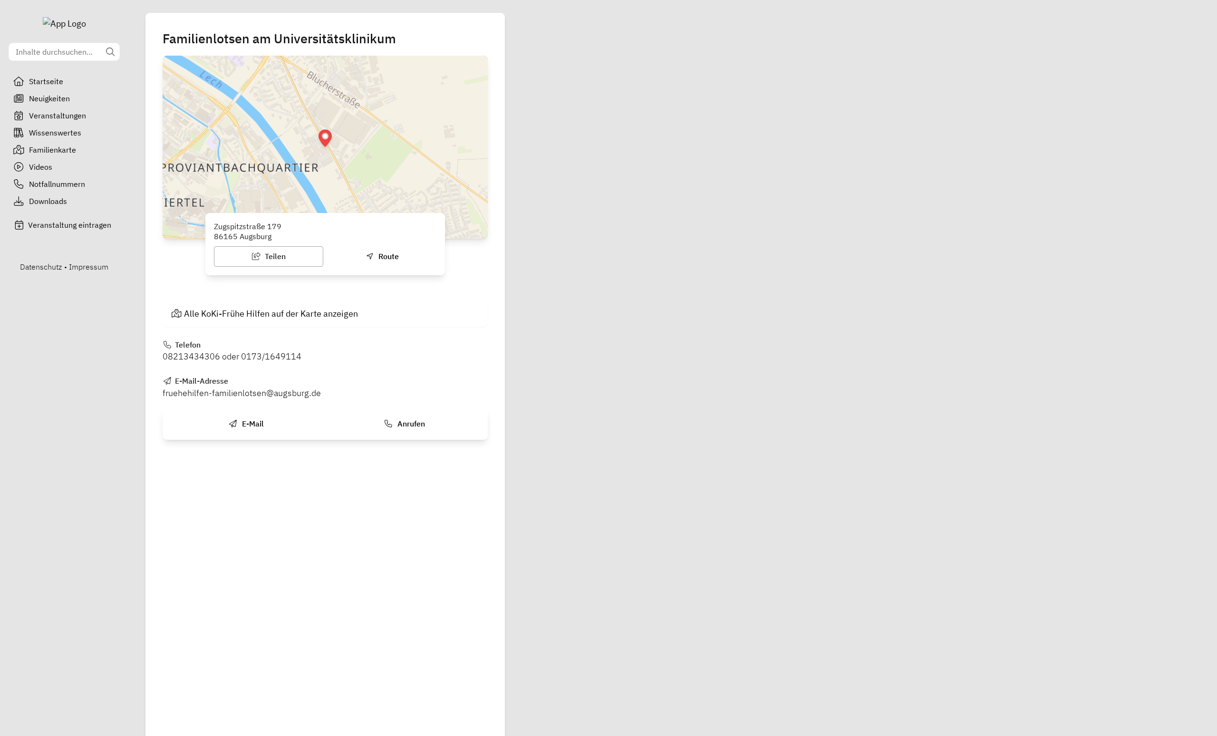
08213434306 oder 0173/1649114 (232, 356)
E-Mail (252, 423)
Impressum (88, 266)
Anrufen (410, 423)
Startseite (46, 81)
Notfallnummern (57, 184)
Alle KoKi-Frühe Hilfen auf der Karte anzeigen (271, 313)
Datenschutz (41, 266)
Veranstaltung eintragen (69, 225)
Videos (40, 167)
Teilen (274, 256)
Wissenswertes (55, 132)
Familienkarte (52, 150)
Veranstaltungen (57, 115)
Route (388, 256)
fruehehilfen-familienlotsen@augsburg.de (242, 392)
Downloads (48, 201)
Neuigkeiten (49, 98)
